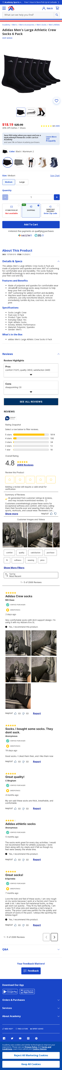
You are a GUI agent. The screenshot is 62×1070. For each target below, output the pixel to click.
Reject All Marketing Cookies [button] (31, 1055)
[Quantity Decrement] (5, 197)
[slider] (31, 74)
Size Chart (55, 175)
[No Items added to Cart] (57, 8)
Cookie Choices (40, 1049)
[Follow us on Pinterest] (36, 1038)
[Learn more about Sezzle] (25, 235)
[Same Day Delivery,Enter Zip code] (51, 210)
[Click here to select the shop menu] (4, 8)
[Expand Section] (31, 374)
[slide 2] (31, 112)
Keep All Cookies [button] (31, 1064)
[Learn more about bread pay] (39, 235)
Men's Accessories (26, 25)
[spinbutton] (31, 197)
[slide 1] (20, 112)
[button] (52, 139)
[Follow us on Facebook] (4, 1038)
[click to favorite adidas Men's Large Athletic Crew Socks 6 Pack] (56, 101)
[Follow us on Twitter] (12, 1038)
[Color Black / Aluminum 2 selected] (7, 162)
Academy (6, 25)
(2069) (57, 126)
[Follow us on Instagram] (28, 1038)
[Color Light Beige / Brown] (42, 162)
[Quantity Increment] (57, 197)
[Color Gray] (19, 162)
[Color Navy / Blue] (54, 162)
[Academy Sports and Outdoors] (11, 8)
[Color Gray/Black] (31, 162)
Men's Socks (41, 25)
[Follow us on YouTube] (20, 1038)
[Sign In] (44, 8)
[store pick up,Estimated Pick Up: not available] (11, 210)
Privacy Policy (31, 1047)
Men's (14, 25)
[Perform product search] (57, 15)
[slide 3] (41, 112)
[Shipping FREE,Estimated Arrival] (31, 210)
